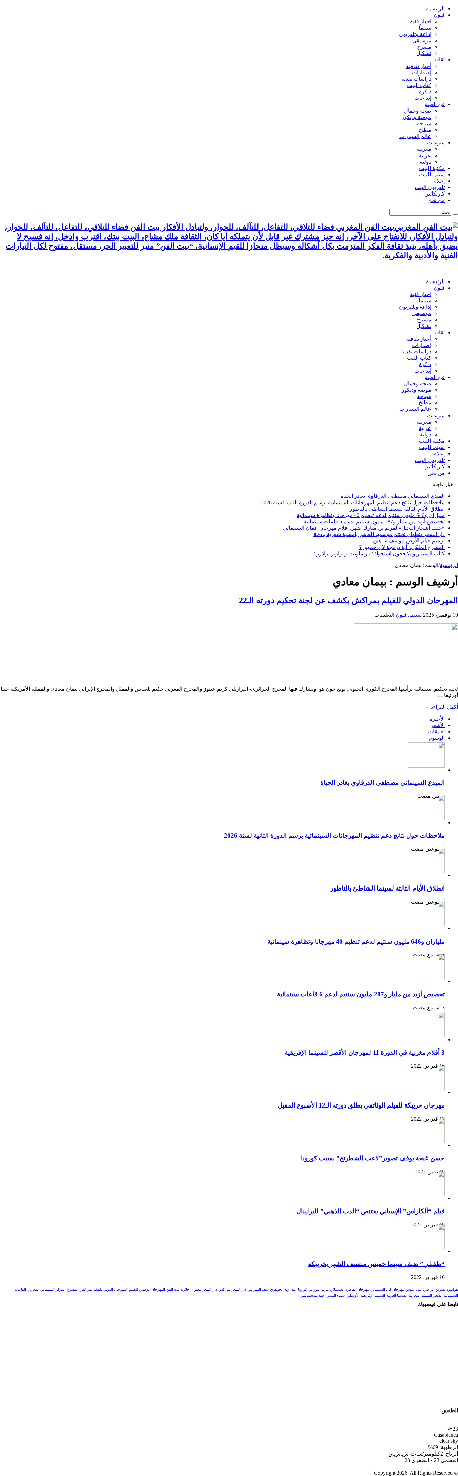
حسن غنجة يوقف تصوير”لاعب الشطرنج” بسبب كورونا (373, 1158)
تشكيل (423, 53)
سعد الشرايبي (258, 1289)
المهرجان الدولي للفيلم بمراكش (104, 1289)
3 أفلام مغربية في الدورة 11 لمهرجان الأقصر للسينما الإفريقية (365, 1052)
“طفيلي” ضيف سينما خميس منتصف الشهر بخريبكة (376, 1263)
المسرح (72, 1289)
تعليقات (436, 731)
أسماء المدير (336, 1295)
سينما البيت (432, 174)
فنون (439, 15)
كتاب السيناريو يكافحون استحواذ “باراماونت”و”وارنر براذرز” (379, 553)
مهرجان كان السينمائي (387, 1289)
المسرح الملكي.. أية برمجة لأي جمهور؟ (402, 547)
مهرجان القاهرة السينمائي (349, 1289)
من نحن (436, 200)
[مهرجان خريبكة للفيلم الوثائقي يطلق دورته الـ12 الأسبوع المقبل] (426, 1088)
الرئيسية (435, 8)
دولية (425, 162)
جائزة (185, 1289)
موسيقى (421, 40)
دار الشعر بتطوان (204, 1289)
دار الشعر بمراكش (232, 1289)
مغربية (423, 149)
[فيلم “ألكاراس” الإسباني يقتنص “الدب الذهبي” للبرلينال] (426, 1194)
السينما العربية (396, 1295)
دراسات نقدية (416, 79)
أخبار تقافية (418, 66)
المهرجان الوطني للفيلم (147, 1289)
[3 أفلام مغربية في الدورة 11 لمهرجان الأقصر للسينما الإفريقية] (426, 1035)
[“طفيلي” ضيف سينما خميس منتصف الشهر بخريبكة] (426, 1247)
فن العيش (433, 104)
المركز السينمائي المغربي (46, 1289)
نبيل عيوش (413, 1289)
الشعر (437, 1295)
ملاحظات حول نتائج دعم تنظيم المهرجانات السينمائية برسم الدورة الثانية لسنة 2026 (353, 502)
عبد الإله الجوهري (283, 1289)
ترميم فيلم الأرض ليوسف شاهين (409, 541)
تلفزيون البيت (430, 187)
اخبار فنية (420, 21)
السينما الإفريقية (373, 1295)
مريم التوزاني (318, 1289)
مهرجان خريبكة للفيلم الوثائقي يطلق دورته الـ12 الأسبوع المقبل (361, 1105)
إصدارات (421, 72)
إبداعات (422, 98)
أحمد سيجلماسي (313, 1295)
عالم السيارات (415, 136)
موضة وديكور (416, 117)
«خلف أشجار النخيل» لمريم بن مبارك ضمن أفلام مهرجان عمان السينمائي (364, 528)
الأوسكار (353, 1295)
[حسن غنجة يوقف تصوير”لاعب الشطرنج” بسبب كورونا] (426, 1141)
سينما (425, 28)
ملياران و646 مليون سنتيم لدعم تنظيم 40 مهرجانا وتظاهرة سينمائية (371, 515)
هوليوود (452, 1289)
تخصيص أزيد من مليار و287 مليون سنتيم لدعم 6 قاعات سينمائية (374, 521)
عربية (425, 155)
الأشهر (438, 725)
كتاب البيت (419, 85)
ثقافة (439, 59)
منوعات (436, 142)
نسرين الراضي (434, 1289)
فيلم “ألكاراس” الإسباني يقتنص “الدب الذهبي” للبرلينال (370, 1211)
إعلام (439, 181)
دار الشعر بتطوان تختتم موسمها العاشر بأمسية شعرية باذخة (379, 534)
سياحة (424, 123)
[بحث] (455, 214)
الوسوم (436, 738)
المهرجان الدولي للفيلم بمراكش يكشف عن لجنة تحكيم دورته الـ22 (348, 600)
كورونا (302, 1289)
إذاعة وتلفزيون (415, 34)
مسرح (424, 47)
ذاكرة (425, 91)
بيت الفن (173, 1289)
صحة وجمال (417, 111)
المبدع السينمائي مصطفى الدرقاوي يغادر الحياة (393, 496)
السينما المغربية (420, 1295)
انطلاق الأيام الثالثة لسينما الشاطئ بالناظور (397, 509)
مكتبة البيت (432, 168)
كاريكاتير (435, 194)
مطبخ (425, 130)
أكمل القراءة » (442, 707)
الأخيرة (437, 719)
